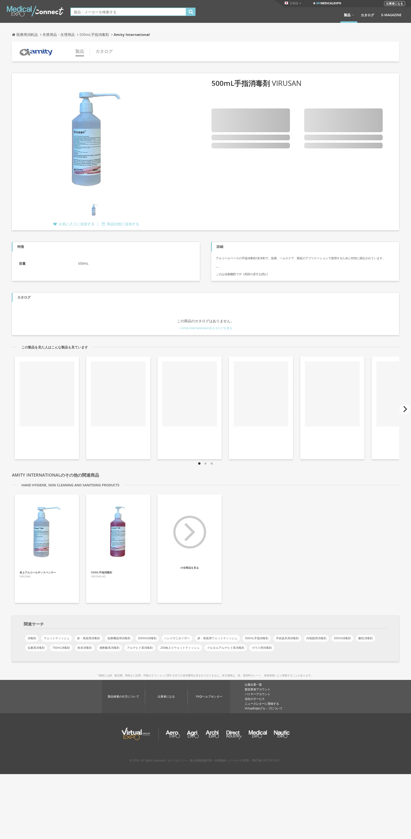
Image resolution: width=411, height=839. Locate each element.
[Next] (404, 409)
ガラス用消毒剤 (262, 648)
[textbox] (128, 12)
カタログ (367, 15)
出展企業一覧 (253, 685)
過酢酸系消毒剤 (109, 648)
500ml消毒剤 (342, 638)
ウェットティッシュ (56, 638)
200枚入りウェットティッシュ (180, 648)
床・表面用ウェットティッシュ (217, 638)
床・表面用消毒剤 (88, 638)
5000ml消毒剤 (147, 638)
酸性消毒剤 (365, 638)
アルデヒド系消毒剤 (140, 648)
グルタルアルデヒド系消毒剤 (225, 648)
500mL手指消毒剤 (256, 638)
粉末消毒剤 (85, 648)
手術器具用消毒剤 (287, 638)
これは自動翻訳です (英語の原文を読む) (242, 274)
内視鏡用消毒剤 (316, 638)
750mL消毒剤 (61, 648)
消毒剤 (32, 638)
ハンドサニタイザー (177, 638)
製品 (347, 15)
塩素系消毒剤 (36, 648)
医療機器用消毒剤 (119, 638)
